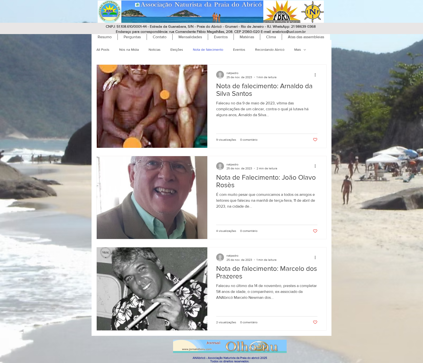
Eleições (176, 49)
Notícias (155, 49)
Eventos (239, 49)
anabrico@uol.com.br (289, 31)
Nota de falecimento (208, 49)
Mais (297, 49)
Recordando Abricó (269, 49)
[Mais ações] (317, 75)
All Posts (102, 49)
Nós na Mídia (129, 49)
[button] (271, 37)
